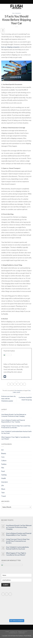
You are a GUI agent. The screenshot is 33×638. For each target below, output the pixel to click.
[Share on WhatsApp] (8, 384)
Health (3, 478)
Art (2, 450)
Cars (13, 13)
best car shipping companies (10, 47)
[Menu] (24, 2)
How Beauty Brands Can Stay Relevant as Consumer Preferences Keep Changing (13, 415)
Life (2, 485)
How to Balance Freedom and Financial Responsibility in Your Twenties (13, 421)
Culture (14, 392)
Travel (3, 496)
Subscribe (22, 633)
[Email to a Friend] (18, 384)
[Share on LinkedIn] (24, 384)
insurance (18, 13)
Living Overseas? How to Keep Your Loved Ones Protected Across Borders (15, 426)
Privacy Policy (22, 631)
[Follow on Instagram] (10, 2)
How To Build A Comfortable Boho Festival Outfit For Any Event (17, 548)
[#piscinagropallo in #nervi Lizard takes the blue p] (24, 613)
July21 (18, 392)
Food (3, 471)
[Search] (9, 2)
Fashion (3, 464)
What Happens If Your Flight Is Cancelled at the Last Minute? (16, 554)
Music (3, 489)
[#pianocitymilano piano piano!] (8, 604)
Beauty (3, 453)
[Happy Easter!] (8, 613)
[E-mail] (5, 377)
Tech (2, 492)
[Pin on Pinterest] (21, 384)
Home (7, 631)
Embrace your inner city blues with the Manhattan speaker (8, 398)
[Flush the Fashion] (16, 7)
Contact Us (13, 631)
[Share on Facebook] (11, 384)
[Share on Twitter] (14, 384)
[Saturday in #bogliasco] (24, 604)
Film (2, 468)
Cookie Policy (13, 633)
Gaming (4, 475)
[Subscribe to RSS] (12, 2)
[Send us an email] (6, 594)
